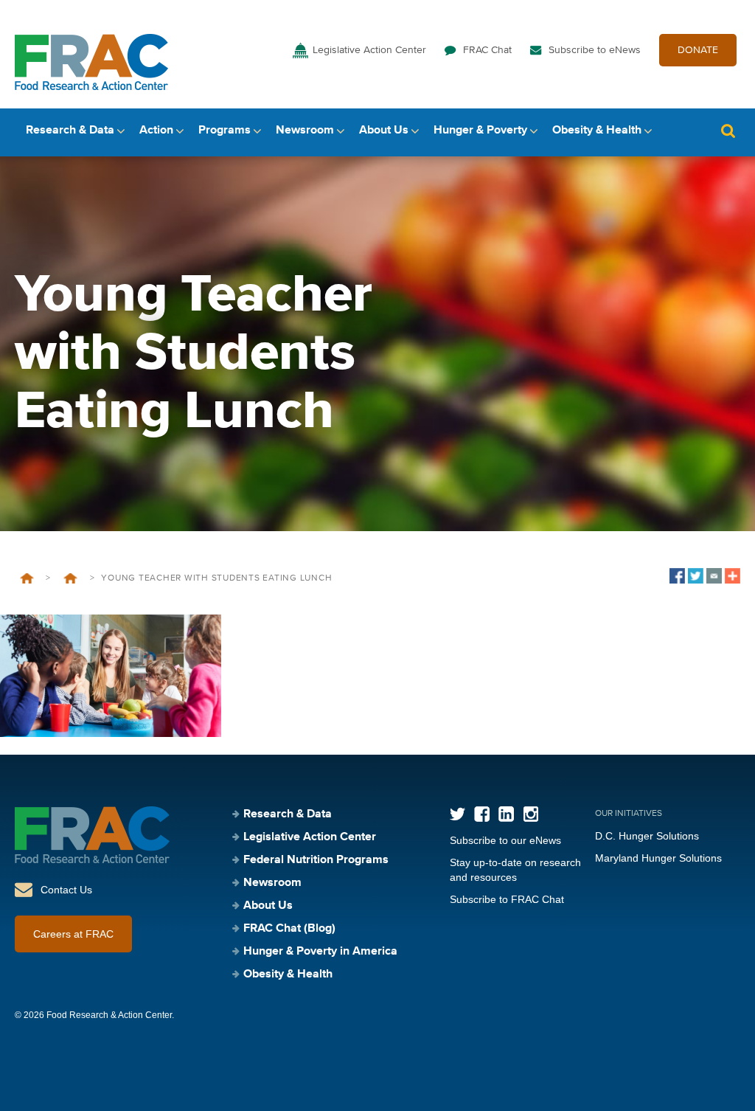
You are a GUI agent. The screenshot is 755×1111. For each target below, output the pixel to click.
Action (156, 130)
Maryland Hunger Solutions (658, 858)
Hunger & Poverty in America (320, 952)
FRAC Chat (487, 50)
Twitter (457, 814)
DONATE (698, 50)
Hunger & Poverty (480, 130)
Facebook (482, 814)
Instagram (530, 814)
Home (27, 578)
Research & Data (70, 130)
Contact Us (66, 890)
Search (727, 130)
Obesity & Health (596, 130)
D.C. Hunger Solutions (647, 836)
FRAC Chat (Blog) (289, 929)
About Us (383, 130)
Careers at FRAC (73, 934)
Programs (224, 130)
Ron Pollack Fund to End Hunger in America (70, 578)
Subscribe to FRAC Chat (507, 899)
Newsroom (305, 130)
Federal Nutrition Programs (316, 860)
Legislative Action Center (369, 50)
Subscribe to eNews (595, 50)
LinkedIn (506, 814)
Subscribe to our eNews (505, 840)
